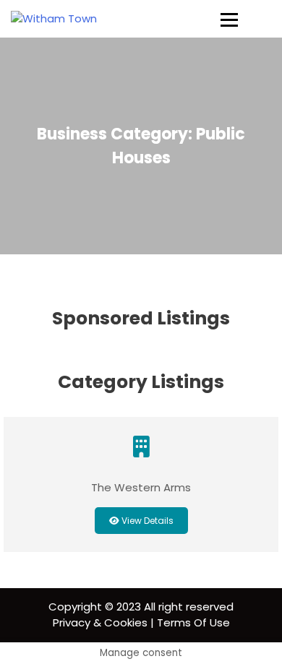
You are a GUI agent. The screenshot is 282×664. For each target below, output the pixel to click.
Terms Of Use (193, 622)
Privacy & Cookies (100, 622)
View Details (146, 520)
